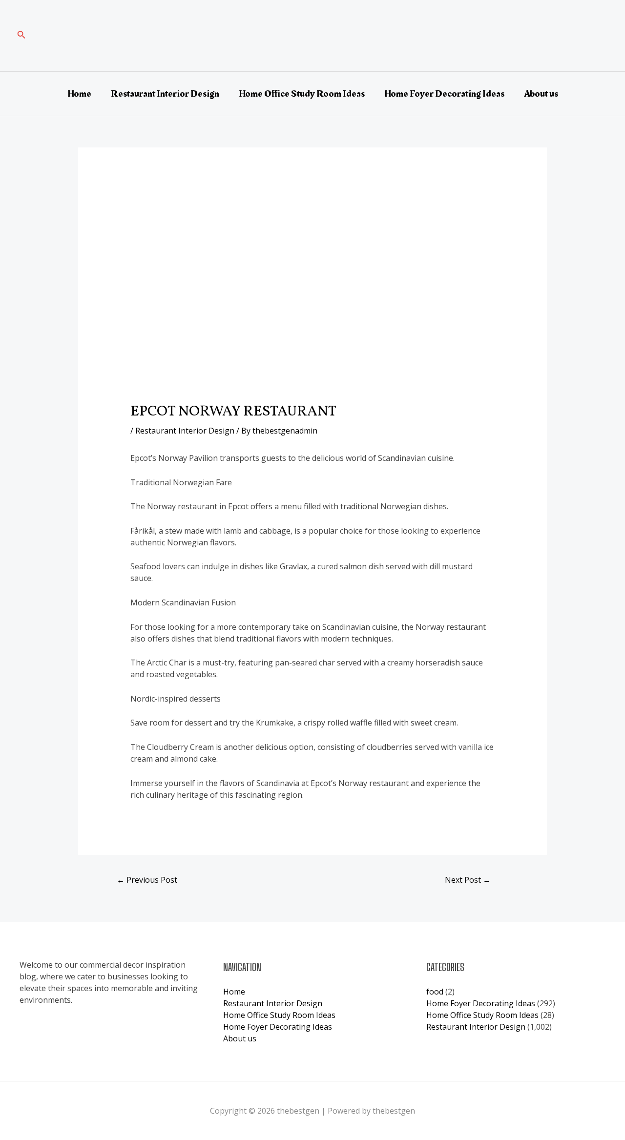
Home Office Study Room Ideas (302, 93)
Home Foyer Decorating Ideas (444, 93)
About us (541, 93)
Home (79, 93)
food (434, 991)
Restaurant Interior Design (165, 93)
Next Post (468, 879)
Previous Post (147, 879)
